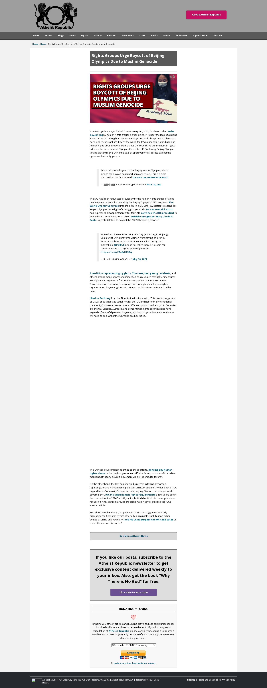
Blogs (61, 35)
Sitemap (191, 680)
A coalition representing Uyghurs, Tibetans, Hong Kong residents (130, 273)
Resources (128, 35)
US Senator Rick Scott (159, 209)
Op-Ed (84, 35)
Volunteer (181, 35)
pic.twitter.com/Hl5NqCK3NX (150, 177)
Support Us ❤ (200, 35)
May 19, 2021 (154, 184)
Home (36, 35)
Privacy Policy (228, 680)
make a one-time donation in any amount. (135, 663)
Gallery (98, 35)
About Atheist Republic (206, 14)
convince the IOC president (157, 212)
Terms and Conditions (208, 680)
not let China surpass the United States (148, 519)
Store (142, 35)
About (166, 35)
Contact (217, 35)
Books (154, 35)
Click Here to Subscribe (134, 592)
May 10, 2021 (140, 259)
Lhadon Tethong (100, 298)
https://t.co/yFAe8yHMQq (116, 252)
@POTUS (119, 244)
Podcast (111, 35)
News (72, 35)
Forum (48, 35)
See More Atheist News (134, 536)
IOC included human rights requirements (130, 494)
